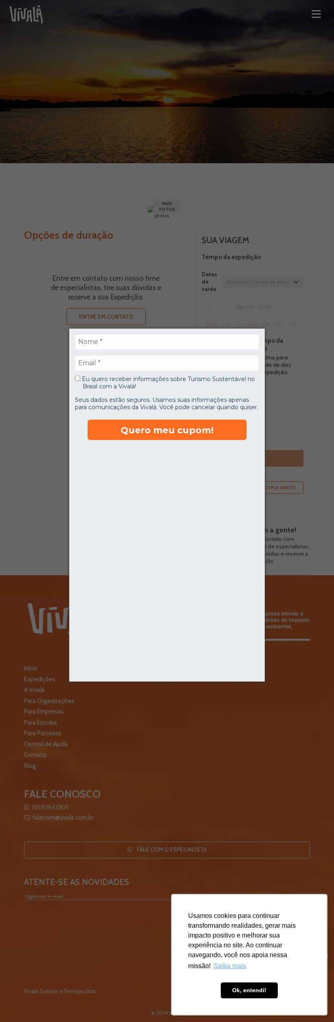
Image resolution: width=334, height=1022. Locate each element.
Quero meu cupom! (167, 429)
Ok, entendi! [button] (249, 990)
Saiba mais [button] (229, 965)
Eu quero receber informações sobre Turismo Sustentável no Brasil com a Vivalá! (167, 383)
